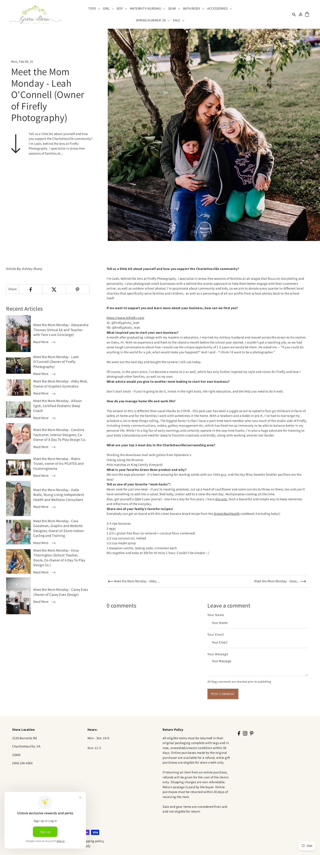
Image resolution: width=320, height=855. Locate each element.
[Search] (294, 14)
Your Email (215, 634)
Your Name (215, 615)
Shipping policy (92, 841)
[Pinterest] (251, 733)
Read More (41, 342)
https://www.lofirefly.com (125, 318)
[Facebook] (239, 733)
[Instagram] (245, 733)
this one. (221, 499)
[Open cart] (307, 14)
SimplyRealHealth (227, 514)
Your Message (217, 654)
